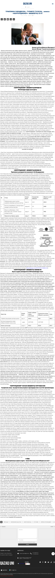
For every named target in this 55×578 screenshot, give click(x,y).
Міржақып (6, 522)
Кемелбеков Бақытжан (16, 522)
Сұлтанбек (35, 522)
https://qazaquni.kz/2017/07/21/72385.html (37, 268)
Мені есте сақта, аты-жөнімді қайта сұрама (27, 542)
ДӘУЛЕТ (28, 7)
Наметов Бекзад (27, 522)
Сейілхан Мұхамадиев (46, 522)
